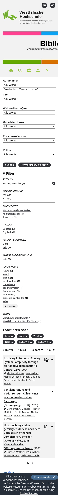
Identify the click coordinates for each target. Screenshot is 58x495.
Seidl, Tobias (22, 412)
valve (5, 301)
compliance (9, 284)
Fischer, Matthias (30, 376)
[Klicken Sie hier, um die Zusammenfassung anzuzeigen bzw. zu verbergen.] (52, 359)
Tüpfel (6, 270)
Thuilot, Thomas (15, 373)
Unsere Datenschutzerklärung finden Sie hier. (36, 491)
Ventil (6, 274)
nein (5, 247)
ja (4, 243)
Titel (5, 94)
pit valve (7, 294)
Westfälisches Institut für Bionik (20, 321)
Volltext (7, 150)
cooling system (11, 287)
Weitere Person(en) (15, 108)
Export (36, 349)
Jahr (7, 336)
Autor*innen (11, 80)
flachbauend (9, 291)
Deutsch (7, 228)
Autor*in (24, 342)
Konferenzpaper (11, 213)
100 (49, 349)
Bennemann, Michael (15, 380)
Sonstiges (8, 217)
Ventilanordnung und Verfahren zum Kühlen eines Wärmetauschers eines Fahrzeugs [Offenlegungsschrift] (21, 397)
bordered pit (10, 281)
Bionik (6, 277)
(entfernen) (46, 183)
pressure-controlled (13, 297)
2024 (5, 198)
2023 (5, 195)
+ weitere (10, 306)
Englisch (7, 232)
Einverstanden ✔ (44, 477)
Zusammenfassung (14, 136)
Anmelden (52, 5)
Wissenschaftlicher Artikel (17, 210)
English (44, 5)
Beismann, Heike (30, 455)
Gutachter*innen (13, 122)
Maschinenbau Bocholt (15, 317)
